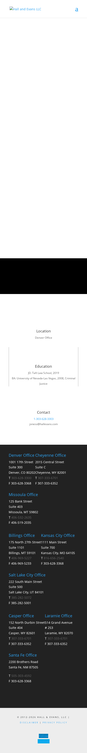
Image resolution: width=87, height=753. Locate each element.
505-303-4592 (21, 676)
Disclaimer (30, 722)
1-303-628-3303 (44, 419)
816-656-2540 (54, 558)
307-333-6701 (48, 478)
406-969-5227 (21, 558)
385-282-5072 (21, 597)
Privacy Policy (55, 722)
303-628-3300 (21, 478)
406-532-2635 (21, 517)
